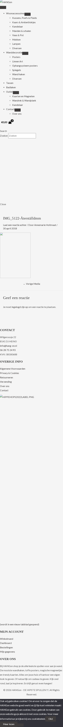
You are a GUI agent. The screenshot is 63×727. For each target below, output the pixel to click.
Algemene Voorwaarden (12, 368)
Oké (50, 718)
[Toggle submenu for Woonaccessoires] (27, 14)
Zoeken (4, 135)
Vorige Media (31, 283)
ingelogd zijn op (20, 307)
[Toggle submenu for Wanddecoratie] (25, 53)
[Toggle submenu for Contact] (18, 110)
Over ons (4, 386)
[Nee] (20, 725)
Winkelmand (6, 638)
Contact (4, 390)
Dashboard (6, 643)
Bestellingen (6, 647)
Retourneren (6, 377)
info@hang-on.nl (8, 345)
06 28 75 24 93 (8, 350)
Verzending (6, 381)
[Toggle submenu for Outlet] (16, 92)
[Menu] (3, 7)
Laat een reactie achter (14, 225)
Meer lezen (8, 724)
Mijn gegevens (7, 651)
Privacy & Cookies (9, 373)
